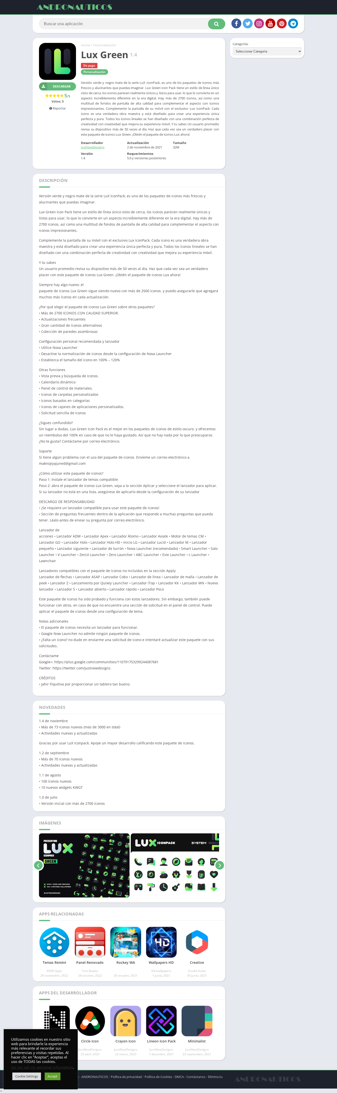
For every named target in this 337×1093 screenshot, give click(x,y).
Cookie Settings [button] (26, 1076)
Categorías (240, 44)
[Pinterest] (282, 23)
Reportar (59, 108)
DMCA (179, 1077)
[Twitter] (248, 23)
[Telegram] (293, 23)
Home (85, 45)
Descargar (62, 86)
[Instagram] (259, 23)
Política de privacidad (126, 1077)
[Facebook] (236, 23)
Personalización (104, 45)
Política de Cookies (158, 1077)
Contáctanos (196, 1077)
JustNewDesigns (92, 147)
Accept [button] (52, 1076)
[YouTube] (270, 23)
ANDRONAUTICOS (94, 1077)
